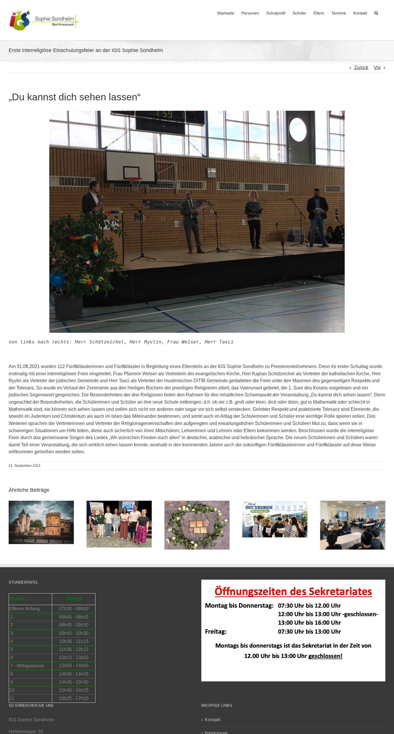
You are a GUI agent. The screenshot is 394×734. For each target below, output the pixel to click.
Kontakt (212, 719)
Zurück (361, 67)
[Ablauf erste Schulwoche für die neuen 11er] (274, 503)
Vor (377, 67)
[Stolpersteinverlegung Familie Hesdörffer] (197, 503)
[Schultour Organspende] (119, 503)
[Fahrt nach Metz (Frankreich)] (41, 503)
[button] (376, 12)
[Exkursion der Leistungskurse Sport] (352, 503)
